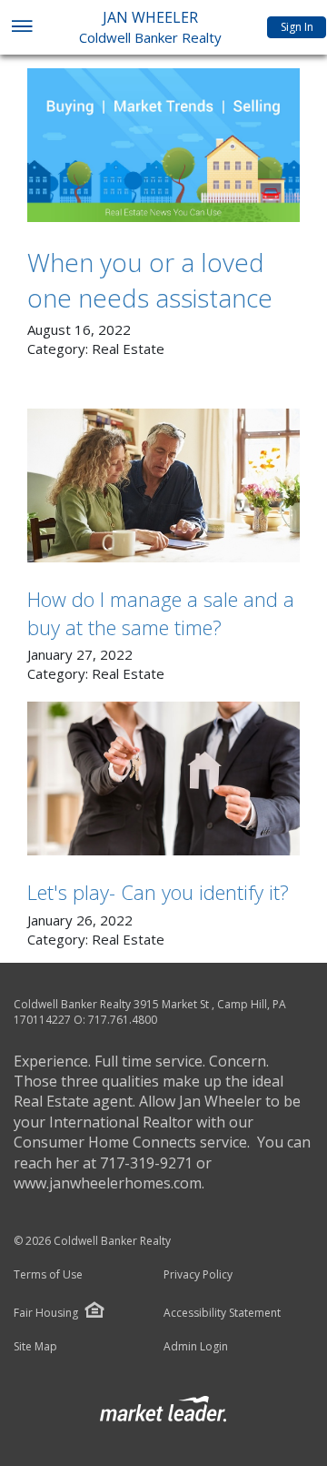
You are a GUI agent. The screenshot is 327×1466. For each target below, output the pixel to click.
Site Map (35, 1347)
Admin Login (196, 1347)
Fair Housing (46, 1312)
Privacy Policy (198, 1275)
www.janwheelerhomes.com (108, 1183)
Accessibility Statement (222, 1313)
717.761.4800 (122, 1019)
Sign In (297, 27)
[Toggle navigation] (21, 27)
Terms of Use (48, 1275)
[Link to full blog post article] (163, 145)
